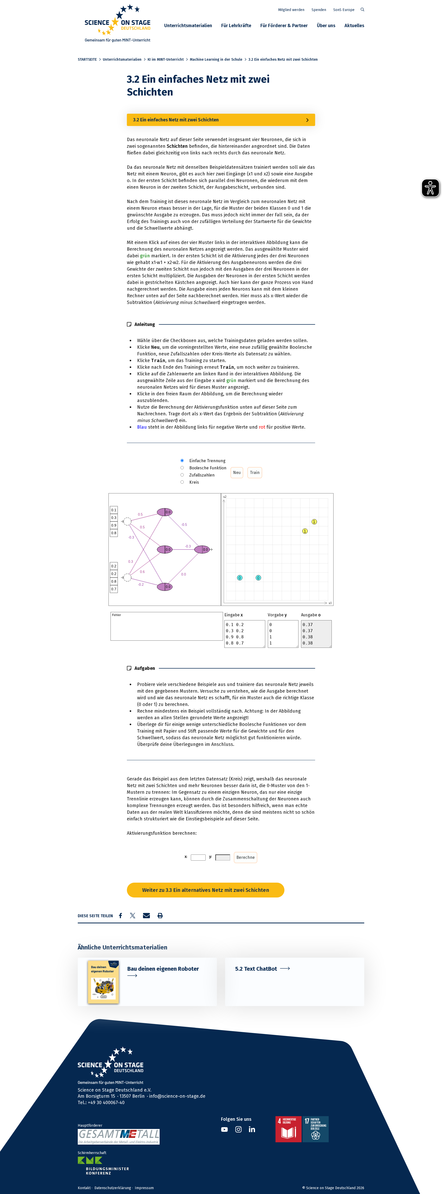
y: (210, 856)
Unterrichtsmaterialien (188, 25)
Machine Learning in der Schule (216, 59)
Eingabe (233, 615)
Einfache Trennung (207, 460)
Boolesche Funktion (207, 468)
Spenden (319, 9)
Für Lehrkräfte (236, 25)
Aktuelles (354, 25)
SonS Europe (344, 9)
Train (255, 473)
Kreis (194, 482)
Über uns (326, 25)
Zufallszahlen (202, 475)
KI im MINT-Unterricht (166, 59)
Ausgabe (311, 615)
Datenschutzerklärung (112, 1187)
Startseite (87, 59)
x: (186, 856)
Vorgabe (277, 615)
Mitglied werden (291, 9)
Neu (237, 473)
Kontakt (84, 1187)
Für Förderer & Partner (284, 25)
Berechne (245, 857)
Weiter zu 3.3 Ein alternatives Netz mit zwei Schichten (205, 890)
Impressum (144, 1187)
